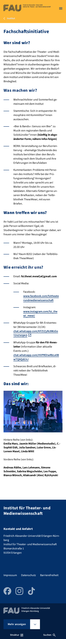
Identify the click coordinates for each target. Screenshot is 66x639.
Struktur (14, 635)
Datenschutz (28, 575)
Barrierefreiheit (49, 575)
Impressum (10, 575)
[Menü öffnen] (61, 8)
